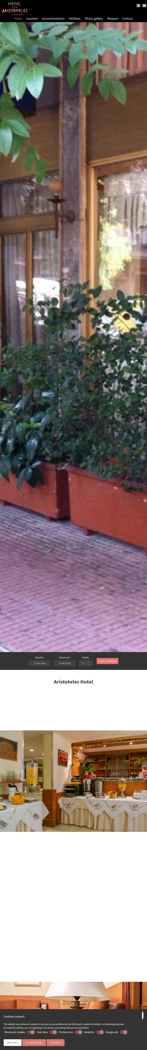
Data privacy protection (77, 1027)
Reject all (12, 1042)
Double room (73, 954)
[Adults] (86, 663)
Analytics (89, 1032)
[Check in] (39, 663)
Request (112, 18)
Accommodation (53, 18)
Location (32, 18)
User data (42, 1032)
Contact (127, 18)
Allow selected (34, 1042)
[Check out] (64, 663)
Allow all (55, 1042)
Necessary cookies (14, 1032)
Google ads (112, 1032)
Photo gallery (94, 18)
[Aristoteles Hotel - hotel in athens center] (14, 7)
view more (23, 979)
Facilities (74, 18)
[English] (139, 5)
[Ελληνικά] (144, 5)
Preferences (66, 1032)
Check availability (107, 661)
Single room (23, 954)
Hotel (18, 18)
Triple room (122, 954)
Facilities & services (28, 792)
